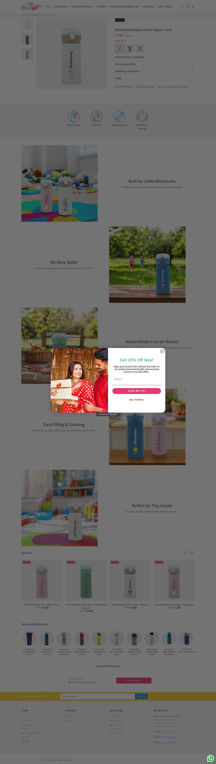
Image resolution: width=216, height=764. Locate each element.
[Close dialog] (162, 351)
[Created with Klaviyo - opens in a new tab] (108, 414)
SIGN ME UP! (137, 391)
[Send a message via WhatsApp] (210, 758)
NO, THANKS (137, 400)
